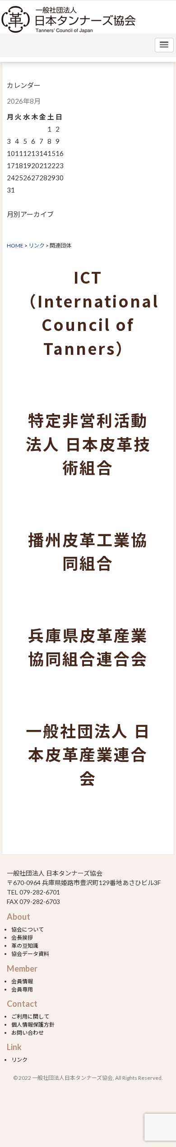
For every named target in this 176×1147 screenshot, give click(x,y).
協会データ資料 (30, 953)
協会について (27, 929)
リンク (19, 1059)
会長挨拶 (22, 937)
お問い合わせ (27, 1032)
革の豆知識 (24, 945)
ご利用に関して (30, 1016)
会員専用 (22, 989)
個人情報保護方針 (33, 1024)
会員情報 (22, 981)
